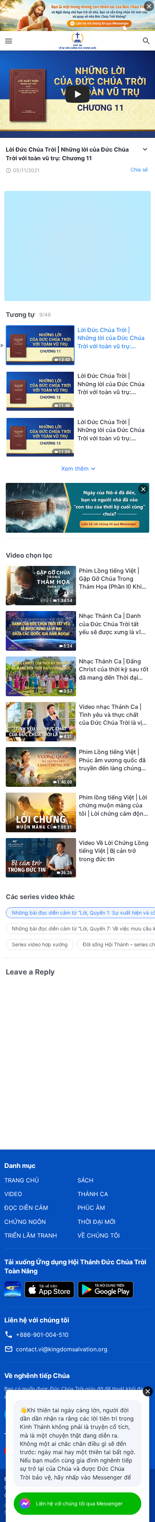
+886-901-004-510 (42, 1334)
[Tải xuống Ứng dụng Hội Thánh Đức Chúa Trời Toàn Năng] (12, 1288)
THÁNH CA (93, 1194)
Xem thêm (75, 468)
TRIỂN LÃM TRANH (30, 1235)
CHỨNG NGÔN (25, 1221)
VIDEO (13, 1194)
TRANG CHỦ (21, 1180)
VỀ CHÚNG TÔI (99, 1235)
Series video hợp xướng (40, 944)
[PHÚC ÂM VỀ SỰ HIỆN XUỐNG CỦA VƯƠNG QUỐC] (77, 41)
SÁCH (85, 1180)
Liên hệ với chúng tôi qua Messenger (79, 1503)
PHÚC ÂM (91, 1207)
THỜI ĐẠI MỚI (96, 1221)
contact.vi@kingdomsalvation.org (61, 1349)
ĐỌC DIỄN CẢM (26, 1207)
